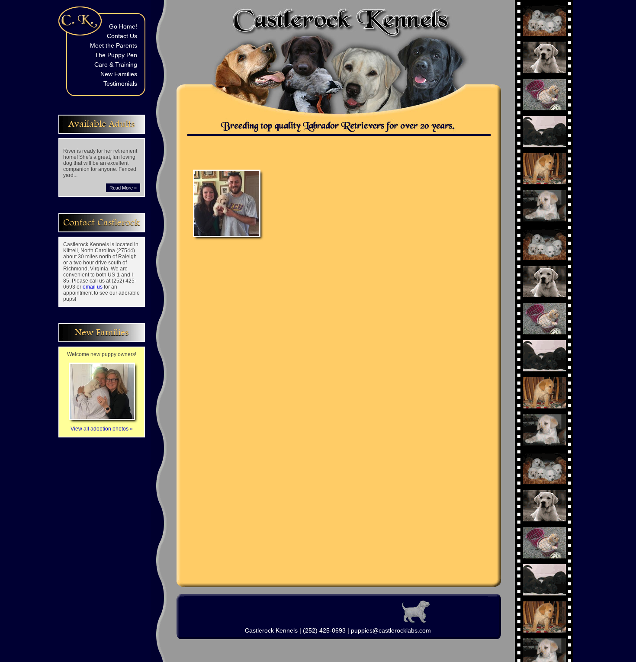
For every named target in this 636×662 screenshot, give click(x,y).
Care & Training (115, 64)
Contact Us (122, 35)
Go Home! (123, 26)
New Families (118, 74)
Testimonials (120, 83)
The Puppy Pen (116, 54)
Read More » (123, 187)
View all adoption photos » (102, 429)
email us (93, 287)
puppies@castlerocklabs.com (391, 630)
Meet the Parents (113, 45)
